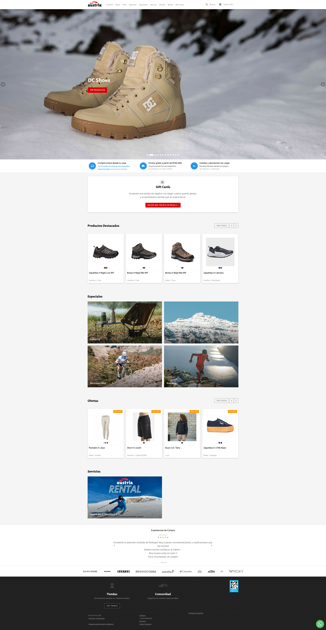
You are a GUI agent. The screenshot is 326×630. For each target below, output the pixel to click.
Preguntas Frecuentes (195, 613)
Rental (170, 5)
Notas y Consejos (145, 624)
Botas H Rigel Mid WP (137, 273)
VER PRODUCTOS (97, 90)
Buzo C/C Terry (172, 447)
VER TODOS (221, 225)
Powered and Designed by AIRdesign (101, 624)
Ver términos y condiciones (209, 169)
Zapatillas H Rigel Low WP (101, 273)
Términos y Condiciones (97, 618)
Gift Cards (179, 5)
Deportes (133, 5)
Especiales (143, 5)
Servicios (142, 621)
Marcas (153, 5)
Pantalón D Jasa (97, 447)
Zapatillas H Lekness (213, 273)
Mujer (118, 5)
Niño (124, 5)
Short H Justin (134, 447)
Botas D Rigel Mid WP (175, 273)
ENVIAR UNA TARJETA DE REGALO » (163, 205)
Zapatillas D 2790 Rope (214, 447)
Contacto (142, 615)
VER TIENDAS (112, 606)
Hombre (109, 5)
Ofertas (162, 5)
